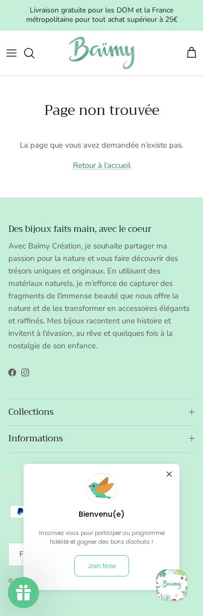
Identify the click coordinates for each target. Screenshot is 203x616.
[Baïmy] (101, 53)
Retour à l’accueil (102, 165)
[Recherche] (34, 53)
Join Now (101, 565)
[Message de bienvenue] (171, 584)
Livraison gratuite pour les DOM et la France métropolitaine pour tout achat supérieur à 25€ (101, 14)
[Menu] (11, 53)
